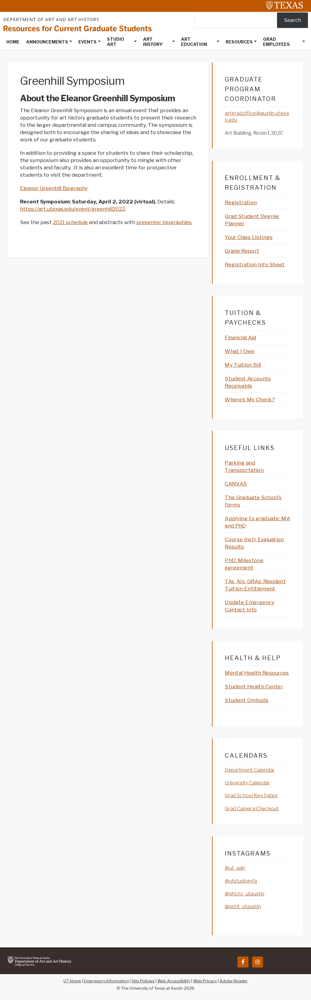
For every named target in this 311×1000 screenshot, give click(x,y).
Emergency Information (106, 980)
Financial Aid (240, 337)
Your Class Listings (248, 237)
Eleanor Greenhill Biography (54, 188)
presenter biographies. (164, 222)
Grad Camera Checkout (252, 808)
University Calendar (247, 783)
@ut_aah (235, 868)
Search (292, 20)
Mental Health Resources (257, 673)
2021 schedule (70, 222)
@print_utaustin (243, 906)
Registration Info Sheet (255, 264)
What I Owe (239, 351)
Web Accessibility (173, 980)
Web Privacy (205, 980)
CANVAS (236, 484)
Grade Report (242, 251)
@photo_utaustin (244, 894)
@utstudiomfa (241, 881)
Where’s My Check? (250, 399)
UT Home (72, 980)
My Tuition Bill (243, 365)
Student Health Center (254, 686)
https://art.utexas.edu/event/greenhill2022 (72, 209)
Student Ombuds (246, 700)
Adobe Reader (234, 980)
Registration (241, 202)
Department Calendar (250, 770)
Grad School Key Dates (251, 795)
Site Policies (143, 980)
